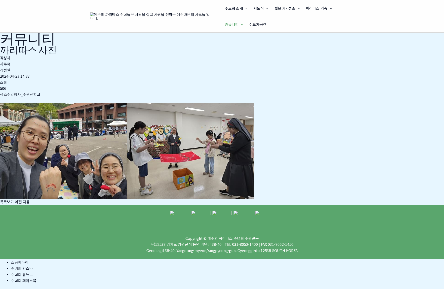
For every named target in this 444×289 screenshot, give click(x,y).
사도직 (258, 8)
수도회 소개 (234, 8)
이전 (18, 201)
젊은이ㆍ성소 (284, 8)
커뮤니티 (232, 24)
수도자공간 (257, 24)
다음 (26, 201)
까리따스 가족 (316, 8)
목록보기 (7, 201)
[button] (245, 8)
